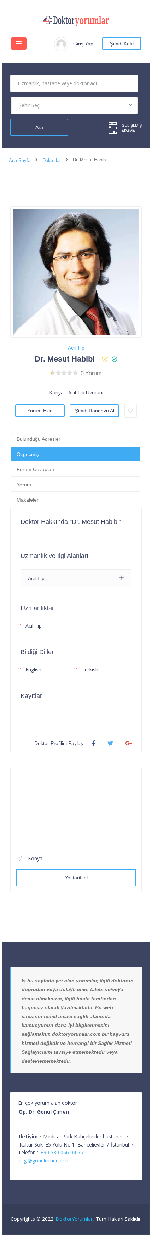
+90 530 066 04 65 (61, 1152)
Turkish (90, 669)
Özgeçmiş (28, 454)
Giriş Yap (83, 43)
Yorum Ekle (40, 411)
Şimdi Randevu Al (94, 411)
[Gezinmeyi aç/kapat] (19, 43)
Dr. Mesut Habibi (65, 358)
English (33, 669)
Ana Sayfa (19, 160)
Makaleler (28, 500)
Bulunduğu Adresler (38, 439)
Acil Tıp (76, 348)
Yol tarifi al (76, 877)
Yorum (24, 484)
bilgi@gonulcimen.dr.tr (44, 1160)
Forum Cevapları (35, 469)
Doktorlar (51, 160)
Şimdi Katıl (122, 43)
